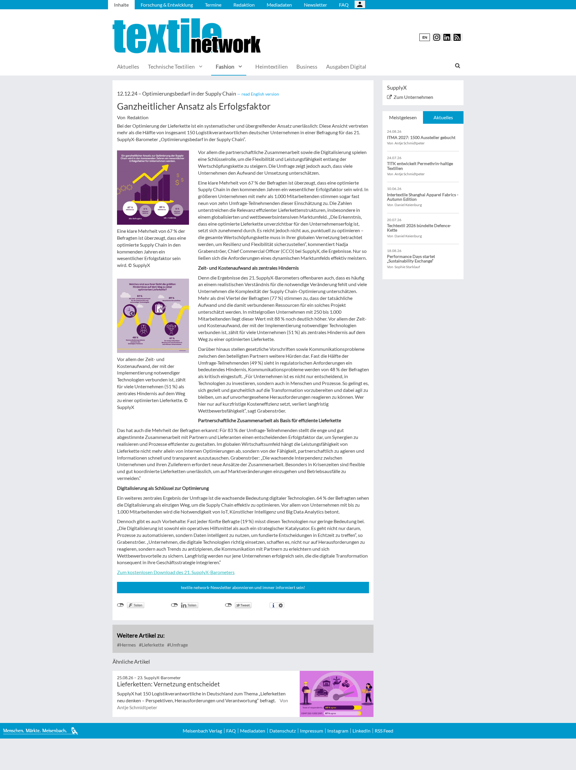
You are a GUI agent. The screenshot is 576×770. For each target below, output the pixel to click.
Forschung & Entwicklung (167, 4)
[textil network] (187, 35)
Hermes (127, 644)
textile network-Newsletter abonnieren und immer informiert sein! (243, 587)
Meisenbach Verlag (202, 730)
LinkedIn (361, 730)
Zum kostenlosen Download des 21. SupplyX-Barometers (176, 572)
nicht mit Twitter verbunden (228, 605)
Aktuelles (128, 66)
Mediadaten (279, 4)
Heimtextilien (271, 66)
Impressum (311, 730)
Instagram (337, 730)
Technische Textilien (171, 66)
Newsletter (315, 4)
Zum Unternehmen (413, 97)
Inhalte (121, 4)
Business (306, 66)
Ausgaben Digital (346, 66)
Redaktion (244, 4)
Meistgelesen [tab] (403, 117)
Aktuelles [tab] (443, 117)
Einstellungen (280, 605)
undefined (174, 605)
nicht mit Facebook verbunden (120, 605)
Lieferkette (152, 644)
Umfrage (178, 644)
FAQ (344, 4)
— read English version (258, 93)
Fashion (225, 66)
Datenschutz (282, 730)
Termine (213, 4)
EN (424, 37)
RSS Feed (384, 730)
